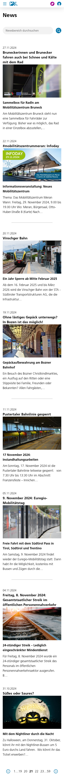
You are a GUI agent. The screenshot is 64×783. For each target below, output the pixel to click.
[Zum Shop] (53, 4)
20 (25, 771)
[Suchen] (58, 30)
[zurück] (8, 771)
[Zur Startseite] (13, 4)
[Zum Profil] (60, 4)
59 (48, 771)
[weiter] (56, 771)
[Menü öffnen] (5, 4)
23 (42, 771)
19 (20, 771)
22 (36, 771)
